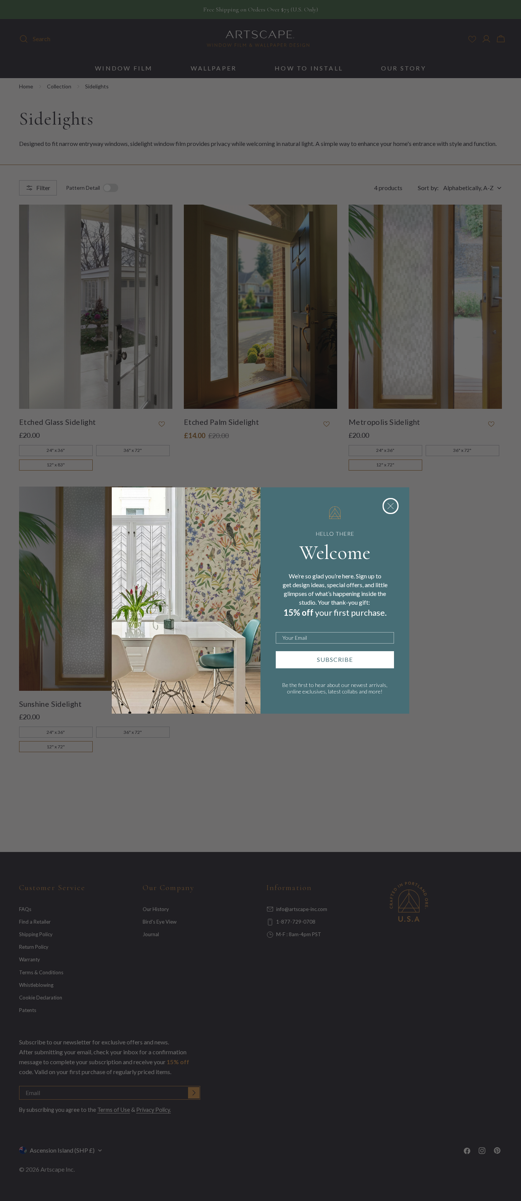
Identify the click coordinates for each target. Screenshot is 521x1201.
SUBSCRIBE (335, 659)
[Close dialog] (390, 506)
